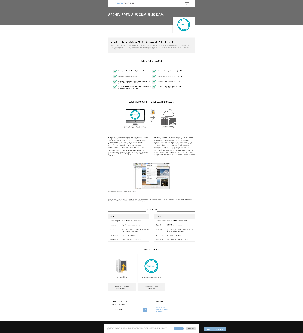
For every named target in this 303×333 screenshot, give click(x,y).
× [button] (197, 325)
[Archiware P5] (124, 3)
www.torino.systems (162, 309)
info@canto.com (160, 311)
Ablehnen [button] (191, 328)
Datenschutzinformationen (160, 328)
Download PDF (119, 310)
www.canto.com (160, 308)
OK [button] (179, 328)
